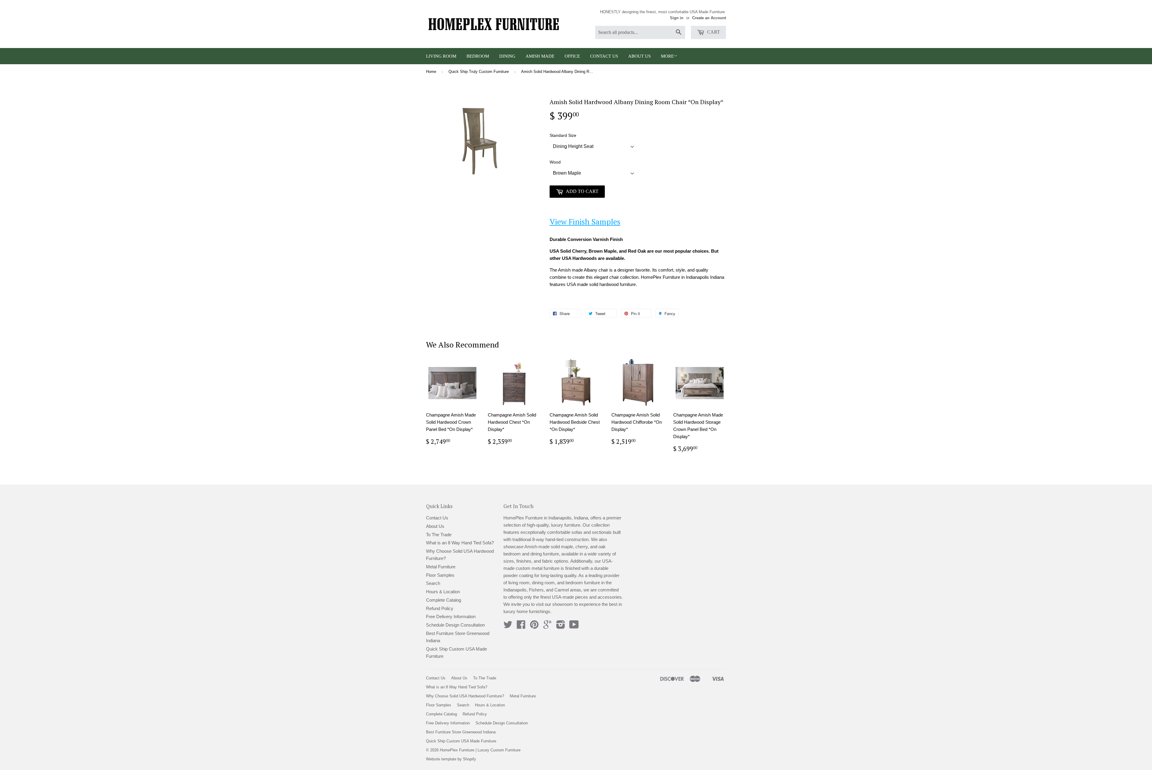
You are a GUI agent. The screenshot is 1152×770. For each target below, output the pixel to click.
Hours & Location (443, 591)
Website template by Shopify (451, 759)
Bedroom (477, 56)
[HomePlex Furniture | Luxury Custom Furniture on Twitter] (507, 626)
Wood (555, 162)
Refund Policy (439, 608)
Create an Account (709, 18)
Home (431, 71)
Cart (713, 32)
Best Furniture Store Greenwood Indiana (461, 732)
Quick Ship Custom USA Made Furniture (461, 741)
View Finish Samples (585, 221)
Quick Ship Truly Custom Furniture (478, 71)
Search (433, 583)
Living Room (441, 56)
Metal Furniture (440, 566)
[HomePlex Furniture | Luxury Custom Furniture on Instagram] (560, 626)
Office (572, 56)
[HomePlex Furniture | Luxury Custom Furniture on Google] (547, 626)
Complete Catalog (443, 600)
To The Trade (439, 534)
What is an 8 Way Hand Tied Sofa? (460, 542)
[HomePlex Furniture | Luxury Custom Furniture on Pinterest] (534, 626)
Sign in (676, 18)
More (667, 56)
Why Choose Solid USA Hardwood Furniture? (465, 696)
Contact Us (604, 56)
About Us (639, 56)
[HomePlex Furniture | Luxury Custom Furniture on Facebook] (521, 626)
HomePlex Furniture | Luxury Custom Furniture (480, 750)
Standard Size (563, 135)
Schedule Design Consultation (455, 624)
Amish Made (540, 56)
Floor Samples (440, 575)
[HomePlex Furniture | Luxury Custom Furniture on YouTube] (574, 626)
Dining (507, 56)
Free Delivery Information (451, 616)
